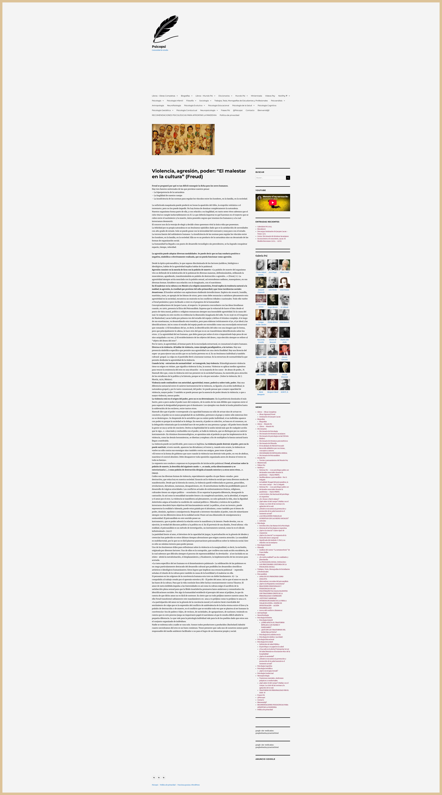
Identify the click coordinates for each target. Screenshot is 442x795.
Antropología (158, 105)
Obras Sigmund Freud (267, 414)
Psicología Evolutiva (193, 105)
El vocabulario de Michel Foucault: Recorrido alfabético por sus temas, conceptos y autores (272, 448)
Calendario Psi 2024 (264, 227)
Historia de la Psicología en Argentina (273, 528)
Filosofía (190, 101)
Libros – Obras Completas (163, 96)
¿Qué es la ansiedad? (266, 656)
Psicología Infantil (175, 101)
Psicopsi (159, 47)
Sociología (204, 101)
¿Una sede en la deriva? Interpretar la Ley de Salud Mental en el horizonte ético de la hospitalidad (274, 651)
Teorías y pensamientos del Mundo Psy (273, 460)
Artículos (262, 521)
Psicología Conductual (186, 110)
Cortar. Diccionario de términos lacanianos (273, 236)
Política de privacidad (229, 115)
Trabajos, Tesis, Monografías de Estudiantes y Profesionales (241, 101)
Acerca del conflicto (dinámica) (270, 610)
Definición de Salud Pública (269, 644)
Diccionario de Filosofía (268, 443)
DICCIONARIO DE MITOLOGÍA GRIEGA (273, 453)
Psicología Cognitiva (267, 105)
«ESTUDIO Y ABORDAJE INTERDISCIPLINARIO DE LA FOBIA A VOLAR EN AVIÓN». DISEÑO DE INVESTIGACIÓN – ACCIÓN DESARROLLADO (272, 603)
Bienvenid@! (263, 110)
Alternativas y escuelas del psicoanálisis (273, 581)
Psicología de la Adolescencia (270, 635)
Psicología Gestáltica (161, 110)
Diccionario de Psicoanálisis (269, 456)
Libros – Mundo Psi (204, 96)
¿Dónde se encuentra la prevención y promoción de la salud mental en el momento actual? (272, 511)
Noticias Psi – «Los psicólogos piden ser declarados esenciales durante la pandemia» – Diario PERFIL (274, 472)
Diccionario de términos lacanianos (272, 434)
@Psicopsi (238, 110)
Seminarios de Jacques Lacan (270, 417)
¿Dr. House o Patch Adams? (269, 499)
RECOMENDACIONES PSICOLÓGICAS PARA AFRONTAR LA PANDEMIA (184, 115)
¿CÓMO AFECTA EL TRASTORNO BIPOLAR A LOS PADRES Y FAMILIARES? (272, 625)
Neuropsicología (207, 110)
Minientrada (256, 96)
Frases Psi (225, 110)
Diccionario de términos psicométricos (273, 441)
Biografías (185, 96)
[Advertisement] (221, 75)
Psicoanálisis (276, 101)
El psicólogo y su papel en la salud (271, 647)
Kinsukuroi (261, 229)
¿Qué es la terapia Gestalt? (268, 671)
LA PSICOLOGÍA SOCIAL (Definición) (272, 562)
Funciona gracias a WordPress (189, 785)
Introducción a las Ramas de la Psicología (274, 526)
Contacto (250, 110)
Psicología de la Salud (242, 105)
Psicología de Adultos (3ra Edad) (271, 637)
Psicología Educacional (218, 105)
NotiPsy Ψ (282, 96)
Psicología (156, 101)
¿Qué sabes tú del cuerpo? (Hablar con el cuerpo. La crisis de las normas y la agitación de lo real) (273, 504)
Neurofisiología (174, 105)
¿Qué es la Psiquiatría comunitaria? (272, 584)
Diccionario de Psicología (268, 431)
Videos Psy (270, 96)
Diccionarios (224, 96)
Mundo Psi (240, 96)
